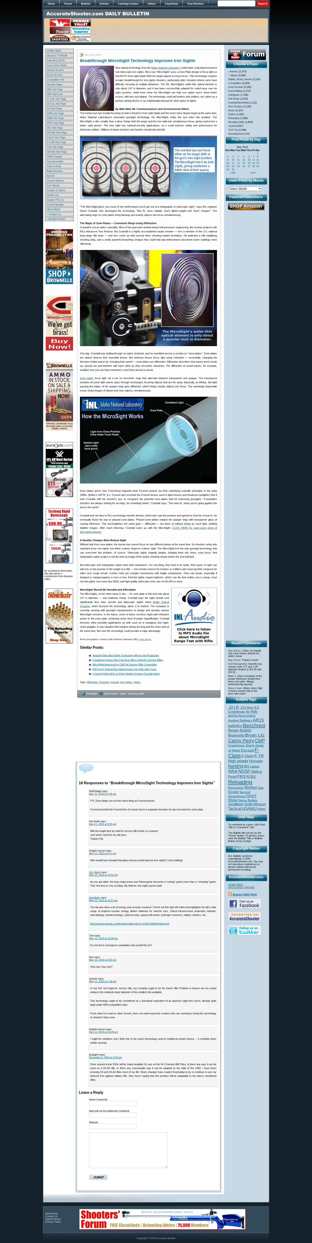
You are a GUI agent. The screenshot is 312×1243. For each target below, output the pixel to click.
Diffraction (92, 682)
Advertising (51, 1213)
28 (253, 166)
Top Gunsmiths (55, 161)
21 (253, 163)
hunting (235, 765)
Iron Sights (126, 682)
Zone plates (86, 378)
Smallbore (235, 804)
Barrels (51, 175)
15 (257, 159)
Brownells (236, 735)
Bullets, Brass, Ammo (240, 79)
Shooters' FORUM (57, 55)
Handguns (234, 94)
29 (257, 166)
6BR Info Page (55, 89)
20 (249, 163)
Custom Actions (55, 180)
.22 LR (233, 707)
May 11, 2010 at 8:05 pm (102, 824)
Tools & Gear (54, 166)
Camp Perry (241, 740)
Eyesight (104, 682)
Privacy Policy (53, 1221)
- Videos (232, 75)
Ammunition (247, 715)
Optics (137, 682)
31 (233, 169)
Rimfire (251, 787)
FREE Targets (54, 156)
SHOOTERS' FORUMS (241, 887)
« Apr (233, 172)
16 (227, 163)
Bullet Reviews (55, 171)
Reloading (233, 118)
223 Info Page (54, 108)
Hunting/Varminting (238, 102)
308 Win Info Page (57, 151)
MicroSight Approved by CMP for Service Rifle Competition (125, 664)
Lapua (254, 766)
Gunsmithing (235, 91)
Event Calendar (55, 204)
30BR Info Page (55, 118)
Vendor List (53, 195)
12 (243, 159)
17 (233, 163)
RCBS (251, 777)
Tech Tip (233, 129)
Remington (236, 788)
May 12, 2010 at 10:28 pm (103, 1032)
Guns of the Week (57, 65)
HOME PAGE (54, 50)
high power (238, 761)
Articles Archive (55, 70)
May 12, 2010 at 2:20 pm (102, 959)
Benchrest (254, 725)
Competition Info (55, 79)
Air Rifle (251, 712)
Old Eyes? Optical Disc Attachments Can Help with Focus (124, 669)
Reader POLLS (55, 199)
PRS (241, 776)
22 (257, 163)
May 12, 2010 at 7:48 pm (102, 981)
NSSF (244, 771)
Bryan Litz (255, 735)
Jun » (253, 172)
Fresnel (114, 682)
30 (227, 169)
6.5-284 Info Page (56, 142)
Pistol (232, 777)
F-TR (259, 756)
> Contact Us (54, 214)
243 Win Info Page (57, 132)
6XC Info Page (55, 127)
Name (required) (98, 1099)
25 (238, 166)
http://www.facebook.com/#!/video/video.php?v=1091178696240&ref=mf (129, 923)
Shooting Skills (136, 693)
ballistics (235, 726)
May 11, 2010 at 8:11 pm (102, 853)
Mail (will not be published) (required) (109, 1111)
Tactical (232, 126)
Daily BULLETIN (56, 60)
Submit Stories (53, 1219)
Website (93, 1122)
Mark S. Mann (236, 676)
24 (233, 166)
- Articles (233, 71)
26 (243, 166)
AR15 (258, 719)
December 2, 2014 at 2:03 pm (105, 1057)
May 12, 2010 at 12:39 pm (103, 938)
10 (233, 159)
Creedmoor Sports (241, 745)
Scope (233, 792)
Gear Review (235, 87)
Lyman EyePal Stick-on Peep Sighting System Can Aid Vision (126, 673)
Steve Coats (235, 688)
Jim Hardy (94, 872)
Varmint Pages (55, 84)
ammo (233, 715)
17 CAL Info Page (56, 99)
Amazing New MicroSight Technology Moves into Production (126, 655)
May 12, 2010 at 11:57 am (103, 900)
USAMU (249, 808)
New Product (111, 693)
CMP (260, 740)
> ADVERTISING (56, 219)
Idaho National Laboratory (165, 67)
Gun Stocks (53, 185)
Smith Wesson (255, 804)
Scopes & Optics (56, 190)
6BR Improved (55, 94)
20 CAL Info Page (56, 103)
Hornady (256, 761)
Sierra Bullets (247, 800)
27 (249, 166)
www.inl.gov (145, 639)
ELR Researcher (237, 663)
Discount (247, 750)
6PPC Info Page (55, 123)
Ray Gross (234, 650)
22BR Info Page (55, 113)
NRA (233, 771)
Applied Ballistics (240, 720)
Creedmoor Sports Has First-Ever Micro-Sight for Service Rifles (128, 660)
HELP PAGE (53, 209)
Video (261, 809)
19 (243, 163)
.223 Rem (247, 707)
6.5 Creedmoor (243, 710)
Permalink (91, 693)
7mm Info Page (55, 147)
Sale (261, 788)
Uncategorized (236, 133)
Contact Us (51, 1216)
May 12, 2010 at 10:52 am (103, 875)
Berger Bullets (239, 730)
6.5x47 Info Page (56, 137)
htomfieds (94, 897)
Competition (234, 83)
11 (238, 159)
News (231, 110)
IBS (246, 766)
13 (249, 159)
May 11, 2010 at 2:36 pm (102, 793)
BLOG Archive (55, 74)
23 (227, 166)
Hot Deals (233, 98)
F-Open (247, 756)
